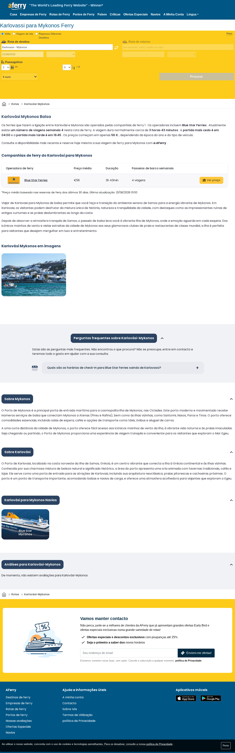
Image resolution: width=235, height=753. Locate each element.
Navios (155, 14)
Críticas (115, 14)
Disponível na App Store (186, 698)
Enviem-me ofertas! (199, 652)
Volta (7, 33)
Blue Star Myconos (25, 532)
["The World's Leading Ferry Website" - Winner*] (17, 6)
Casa (13, 14)
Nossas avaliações (19, 721)
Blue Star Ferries (36, 180)
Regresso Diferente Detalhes (50, 35)
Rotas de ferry (16, 709)
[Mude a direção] (116, 48)
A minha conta (73, 697)
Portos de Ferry (84, 14)
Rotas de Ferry (59, 14)
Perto (226, 745)
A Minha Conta (173, 14)
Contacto (69, 703)
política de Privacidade (188, 660)
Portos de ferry (17, 715)
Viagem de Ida (24, 33)
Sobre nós (69, 709)
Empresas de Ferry (33, 14)
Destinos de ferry (18, 697)
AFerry (11, 690)
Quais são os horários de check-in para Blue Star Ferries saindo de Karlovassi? (104, 368)
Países (102, 14)
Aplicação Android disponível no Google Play (210, 698)
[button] (192, 14)
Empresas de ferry (19, 703)
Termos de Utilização (77, 715)
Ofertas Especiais (135, 14)
